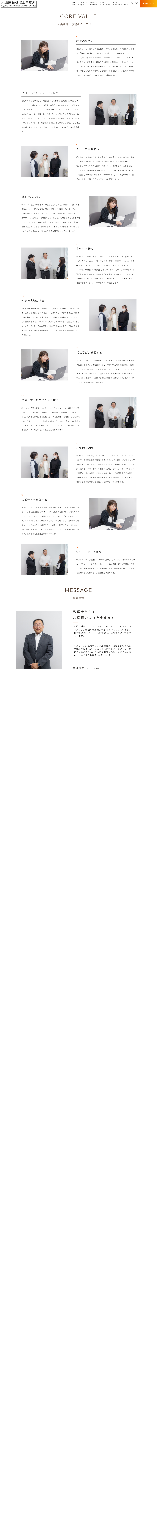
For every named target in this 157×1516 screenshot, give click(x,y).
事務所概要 (93, 5)
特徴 (74, 5)
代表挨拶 (81, 5)
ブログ (102, 3)
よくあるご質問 (105, 5)
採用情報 (116, 3)
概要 (74, 3)
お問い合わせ (149, 4)
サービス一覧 (82, 3)
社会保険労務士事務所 (120, 5)
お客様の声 (93, 3)
